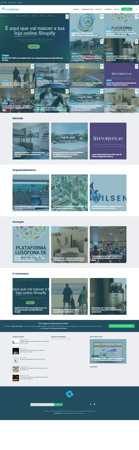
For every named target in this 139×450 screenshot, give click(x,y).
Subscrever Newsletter (85, 411)
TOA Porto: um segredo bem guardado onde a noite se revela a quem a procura (34, 378)
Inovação (99, 9)
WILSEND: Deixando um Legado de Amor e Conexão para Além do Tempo (34, 342)
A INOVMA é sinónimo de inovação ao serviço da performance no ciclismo (32, 351)
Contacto (20, 2)
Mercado (76, 9)
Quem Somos (4, 2)
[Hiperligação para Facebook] (132, 2)
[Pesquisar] (136, 9)
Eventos (116, 9)
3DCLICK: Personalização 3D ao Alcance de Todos (32, 359)
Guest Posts (67, 411)
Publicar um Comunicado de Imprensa (122, 326)
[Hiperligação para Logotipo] (10, 9)
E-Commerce (107, 9)
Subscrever (58, 404)
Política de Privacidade (58, 411)
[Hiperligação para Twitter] (136, 2)
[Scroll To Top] (136, 448)
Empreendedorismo (87, 9)
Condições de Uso (48, 411)
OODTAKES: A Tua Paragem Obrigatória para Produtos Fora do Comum (33, 369)
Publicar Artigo (12, 2)
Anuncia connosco (74, 411)
